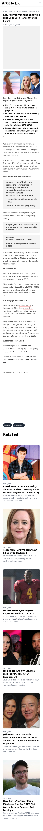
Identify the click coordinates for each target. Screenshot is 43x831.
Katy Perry (7, 144)
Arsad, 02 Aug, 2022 (11, 25)
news (10, 11)
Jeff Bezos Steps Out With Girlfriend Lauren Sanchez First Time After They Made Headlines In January (21, 739)
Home (5, 11)
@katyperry (26, 190)
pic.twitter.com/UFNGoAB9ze (19, 195)
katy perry (7, 425)
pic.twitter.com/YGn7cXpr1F (19, 239)
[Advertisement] (21, 47)
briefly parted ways (16, 321)
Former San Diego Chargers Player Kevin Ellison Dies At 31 (19, 612)
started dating (25, 305)
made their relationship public (18, 309)
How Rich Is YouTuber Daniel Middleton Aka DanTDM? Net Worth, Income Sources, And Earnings (19, 805)
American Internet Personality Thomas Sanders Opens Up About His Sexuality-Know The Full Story (21, 489)
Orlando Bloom (22, 149)
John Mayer (18, 292)
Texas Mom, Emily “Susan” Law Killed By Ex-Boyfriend (20, 551)
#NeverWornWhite (14, 193)
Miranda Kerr (8, 264)
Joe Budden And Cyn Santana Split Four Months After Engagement (19, 673)
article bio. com (13, 372)
